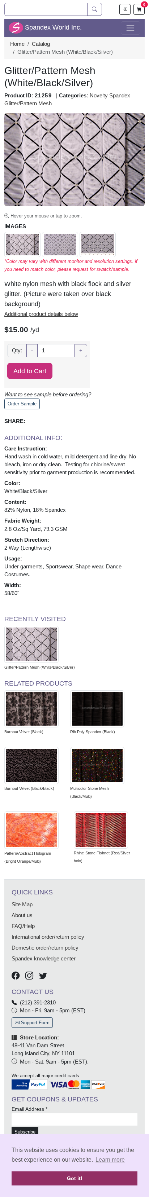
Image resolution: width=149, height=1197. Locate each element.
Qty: (17, 350)
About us (22, 915)
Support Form (35, 1022)
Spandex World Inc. (52, 27)
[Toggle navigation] (130, 28)
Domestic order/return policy (45, 948)
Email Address (29, 1109)
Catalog (41, 44)
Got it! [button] (74, 1178)
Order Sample (22, 403)
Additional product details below (41, 314)
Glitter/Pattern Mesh (28, 103)
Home (17, 44)
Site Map (22, 904)
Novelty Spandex (110, 95)
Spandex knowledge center (44, 958)
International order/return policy (48, 937)
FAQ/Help (23, 926)
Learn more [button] (110, 1160)
